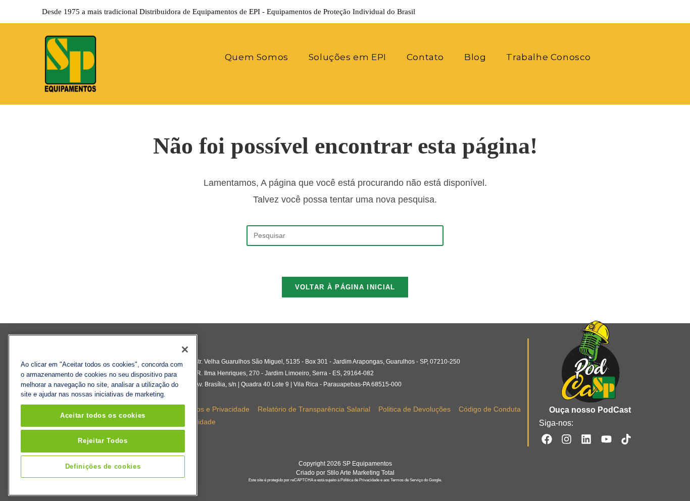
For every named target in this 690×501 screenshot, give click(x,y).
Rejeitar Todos (102, 440)
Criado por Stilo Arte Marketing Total (345, 472)
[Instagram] (566, 438)
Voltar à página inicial (345, 287)
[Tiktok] (626, 438)
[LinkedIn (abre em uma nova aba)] (616, 12)
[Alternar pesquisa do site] (614, 57)
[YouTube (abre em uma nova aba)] (630, 12)
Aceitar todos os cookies (102, 415)
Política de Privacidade (359, 480)
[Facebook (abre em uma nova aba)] (587, 12)
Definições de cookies (103, 466)
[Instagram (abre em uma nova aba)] (602, 12)
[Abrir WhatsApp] (665, 475)
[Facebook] (546, 438)
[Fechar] (185, 349)
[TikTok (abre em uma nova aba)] (642, 12)
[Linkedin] (586, 438)
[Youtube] (606, 438)
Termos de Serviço (406, 480)
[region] (103, 415)
